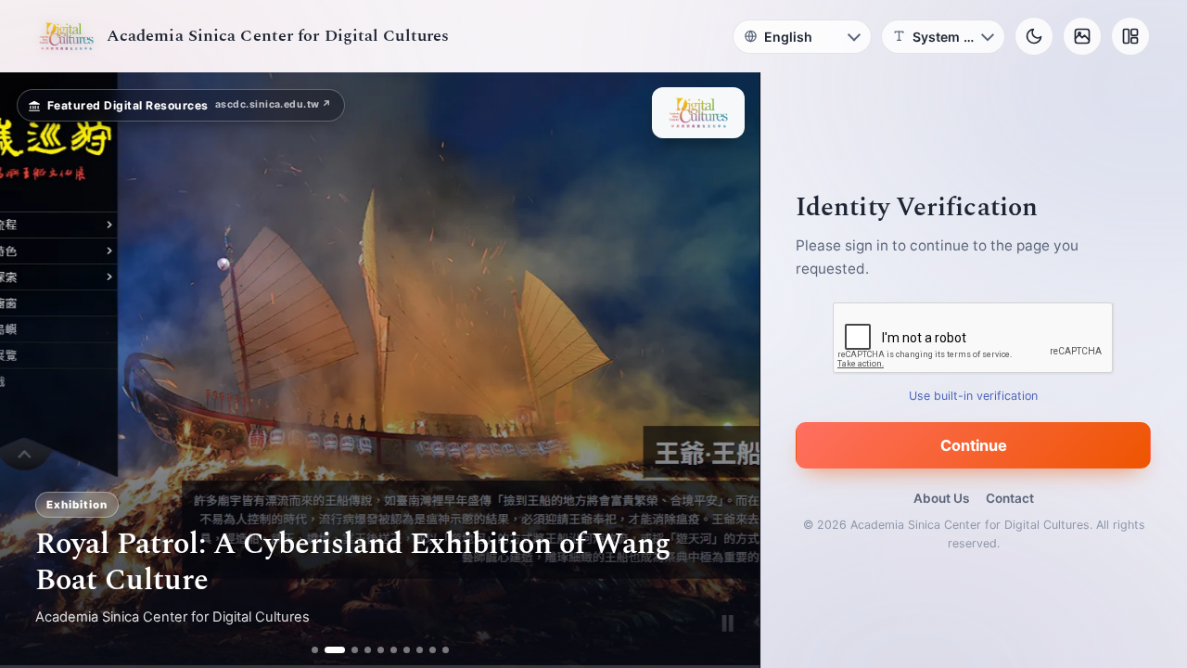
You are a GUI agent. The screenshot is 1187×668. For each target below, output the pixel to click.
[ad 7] (406, 650)
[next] (726, 370)
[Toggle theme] (1034, 36)
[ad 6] (393, 650)
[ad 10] (445, 650)
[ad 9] (432, 650)
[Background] (1082, 36)
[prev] (33, 370)
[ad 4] (367, 650)
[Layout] (1130, 36)
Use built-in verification (974, 396)
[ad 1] (315, 650)
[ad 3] (348, 650)
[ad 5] (380, 650)
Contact (1010, 498)
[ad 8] (419, 650)
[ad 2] (328, 650)
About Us (941, 498)
